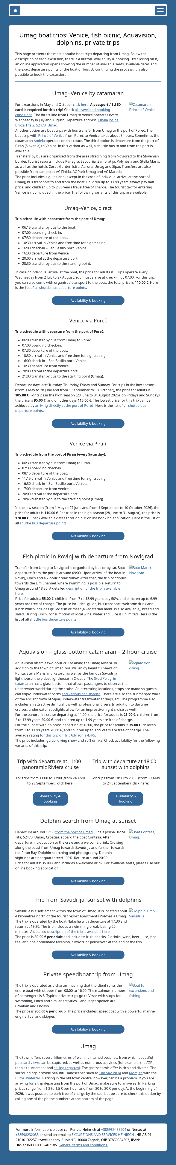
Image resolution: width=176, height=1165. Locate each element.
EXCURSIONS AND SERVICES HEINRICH (103, 1134)
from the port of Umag (74, 832)
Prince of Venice (51, 135)
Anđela (39, 140)
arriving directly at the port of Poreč (64, 405)
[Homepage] (15, 10)
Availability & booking (88, 300)
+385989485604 (113, 1129)
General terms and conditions (83, 1145)
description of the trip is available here (78, 931)
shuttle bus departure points (62, 287)
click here (80, 104)
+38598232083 (27, 1134)
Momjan (136, 1073)
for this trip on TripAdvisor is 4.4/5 (67, 735)
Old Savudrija (110, 1073)
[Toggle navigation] (160, 10)
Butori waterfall (28, 1078)
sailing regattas (66, 1067)
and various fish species (81, 694)
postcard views (27, 1062)
